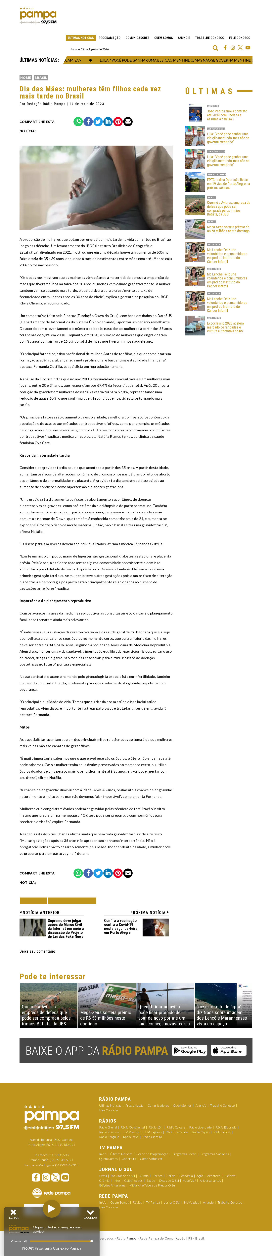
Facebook (225, 48)
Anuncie (184, 38)
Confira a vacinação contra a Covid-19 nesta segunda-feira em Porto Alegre (121, 926)
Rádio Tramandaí (177, 1132)
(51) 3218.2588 (57, 1155)
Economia (186, 1176)
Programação (109, 38)
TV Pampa (153, 1202)
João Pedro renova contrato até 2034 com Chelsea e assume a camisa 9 (227, 115)
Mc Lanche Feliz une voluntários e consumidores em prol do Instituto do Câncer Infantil (227, 256)
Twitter (240, 48)
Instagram (233, 48)
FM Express (153, 1132)
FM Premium (132, 1132)
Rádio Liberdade (200, 1127)
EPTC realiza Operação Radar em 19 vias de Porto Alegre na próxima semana (228, 183)
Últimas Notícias (81, 38)
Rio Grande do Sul (123, 1176)
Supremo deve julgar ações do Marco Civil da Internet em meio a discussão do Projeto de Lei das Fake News (66, 928)
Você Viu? (189, 1180)
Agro (200, 1176)
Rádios (137, 1202)
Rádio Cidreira (152, 1137)
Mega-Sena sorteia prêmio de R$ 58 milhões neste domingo (228, 229)
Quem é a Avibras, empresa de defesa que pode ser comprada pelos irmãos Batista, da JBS (228, 208)
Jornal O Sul (172, 1202)
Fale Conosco (239, 38)
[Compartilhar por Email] (128, 121)
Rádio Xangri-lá (109, 1137)
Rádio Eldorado (226, 1127)
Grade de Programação (152, 1154)
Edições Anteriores (112, 1185)
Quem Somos (163, 38)
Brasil (41, 77)
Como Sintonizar (151, 1158)
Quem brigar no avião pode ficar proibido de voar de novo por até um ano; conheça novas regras (164, 1015)
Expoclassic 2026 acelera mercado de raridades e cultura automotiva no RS (225, 327)
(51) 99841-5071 (61, 1160)
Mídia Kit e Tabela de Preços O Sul (152, 1185)
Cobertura (129, 1158)
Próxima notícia (148, 912)
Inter (116, 1180)
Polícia (170, 1176)
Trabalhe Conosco (209, 38)
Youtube (248, 48)
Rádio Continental (133, 1127)
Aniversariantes (210, 1180)
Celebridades (133, 1180)
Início (102, 1154)
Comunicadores (137, 38)
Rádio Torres (222, 1132)
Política (157, 1176)
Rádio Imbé (131, 1137)
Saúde (151, 1180)
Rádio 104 (155, 1127)
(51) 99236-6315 (66, 1165)
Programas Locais (184, 1154)
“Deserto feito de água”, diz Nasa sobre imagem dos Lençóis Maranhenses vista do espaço (222, 1015)
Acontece (213, 1176)
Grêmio (104, 1180)
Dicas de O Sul (169, 1180)
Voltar (34, 901)
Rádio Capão (200, 1132)
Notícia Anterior (41, 912)
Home (25, 77)
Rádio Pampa (38, 16)
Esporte (230, 1176)
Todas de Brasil (72, 901)
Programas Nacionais (214, 1154)
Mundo (144, 1176)
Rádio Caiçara (175, 1127)
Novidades (191, 1202)
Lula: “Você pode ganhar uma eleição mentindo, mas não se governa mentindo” (163, 60)
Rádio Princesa (109, 1132)
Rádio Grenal (108, 1127)
